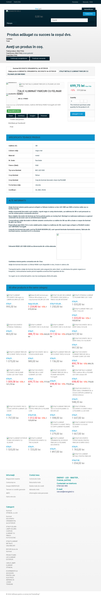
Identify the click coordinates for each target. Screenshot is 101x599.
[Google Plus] (56, 471)
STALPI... (75, 302)
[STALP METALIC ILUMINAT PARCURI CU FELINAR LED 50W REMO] (41, 85)
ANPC (8, 493)
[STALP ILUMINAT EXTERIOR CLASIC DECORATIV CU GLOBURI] (17, 440)
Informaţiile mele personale (38, 493)
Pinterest (44, 116)
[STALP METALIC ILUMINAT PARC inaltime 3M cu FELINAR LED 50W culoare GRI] (83, 372)
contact (9, 2)
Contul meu (34, 475)
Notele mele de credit (36, 486)
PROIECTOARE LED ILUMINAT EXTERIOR (11, 557)
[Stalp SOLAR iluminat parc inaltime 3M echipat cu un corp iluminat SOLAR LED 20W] (39, 297)
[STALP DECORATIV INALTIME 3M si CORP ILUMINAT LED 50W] (39, 372)
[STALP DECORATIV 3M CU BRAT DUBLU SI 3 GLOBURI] (83, 339)
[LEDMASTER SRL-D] (19, 15)
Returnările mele (35, 482)
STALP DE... (76, 460)
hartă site (17, 2)
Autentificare (88, 9)
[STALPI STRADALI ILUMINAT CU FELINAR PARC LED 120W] (83, 296)
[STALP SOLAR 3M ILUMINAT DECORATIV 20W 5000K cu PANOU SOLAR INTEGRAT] (61, 297)
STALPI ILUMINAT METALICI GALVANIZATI (12, 543)
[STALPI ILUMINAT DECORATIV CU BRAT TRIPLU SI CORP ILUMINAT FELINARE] (61, 424)
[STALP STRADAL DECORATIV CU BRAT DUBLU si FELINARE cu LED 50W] (83, 409)
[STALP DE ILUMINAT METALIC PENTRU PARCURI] (83, 455)
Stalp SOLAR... (33, 304)
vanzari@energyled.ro (65, 492)
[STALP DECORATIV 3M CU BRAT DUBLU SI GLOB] (83, 326)
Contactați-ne (10, 482)
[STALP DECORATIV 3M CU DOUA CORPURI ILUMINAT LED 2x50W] (17, 409)
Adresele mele (34, 489)
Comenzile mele (35, 479)
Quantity (73, 97)
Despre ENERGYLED (12, 486)
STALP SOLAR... (56, 304)
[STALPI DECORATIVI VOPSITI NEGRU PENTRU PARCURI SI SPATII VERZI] (83, 440)
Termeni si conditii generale (15, 489)
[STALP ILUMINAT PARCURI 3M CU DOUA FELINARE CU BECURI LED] (61, 409)
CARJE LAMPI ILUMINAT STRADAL (10, 565)
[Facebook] (52, 471)
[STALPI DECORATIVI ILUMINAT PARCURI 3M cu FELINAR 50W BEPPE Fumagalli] (61, 374)
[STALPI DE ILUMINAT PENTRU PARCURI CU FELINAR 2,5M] (39, 409)
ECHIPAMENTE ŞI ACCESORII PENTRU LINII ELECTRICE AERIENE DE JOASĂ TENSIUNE (11, 577)
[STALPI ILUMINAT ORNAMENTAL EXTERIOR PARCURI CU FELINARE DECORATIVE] (61, 441)
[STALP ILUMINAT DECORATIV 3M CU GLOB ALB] (39, 326)
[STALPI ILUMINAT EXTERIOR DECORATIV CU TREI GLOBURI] (39, 440)
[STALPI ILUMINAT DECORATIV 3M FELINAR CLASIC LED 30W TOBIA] (17, 372)
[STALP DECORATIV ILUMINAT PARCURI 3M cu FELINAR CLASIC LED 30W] (83, 354)
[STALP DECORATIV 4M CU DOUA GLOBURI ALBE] (39, 353)
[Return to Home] (8, 68)
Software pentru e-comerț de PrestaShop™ (26, 594)
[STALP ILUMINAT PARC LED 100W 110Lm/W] (83, 310)
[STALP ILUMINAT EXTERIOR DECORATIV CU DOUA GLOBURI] (83, 424)
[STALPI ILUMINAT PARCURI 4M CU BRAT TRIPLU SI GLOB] (61, 353)
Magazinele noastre (13, 479)
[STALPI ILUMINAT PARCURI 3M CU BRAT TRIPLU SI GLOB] (17, 353)
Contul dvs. (89, 14)
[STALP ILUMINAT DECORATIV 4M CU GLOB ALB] (61, 326)
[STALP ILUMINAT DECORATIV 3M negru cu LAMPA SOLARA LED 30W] (17, 297)
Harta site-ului (11, 497)
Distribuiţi (21, 116)
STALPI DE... (33, 415)
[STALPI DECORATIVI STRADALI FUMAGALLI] (17, 326)
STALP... (9, 304)
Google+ (32, 116)
